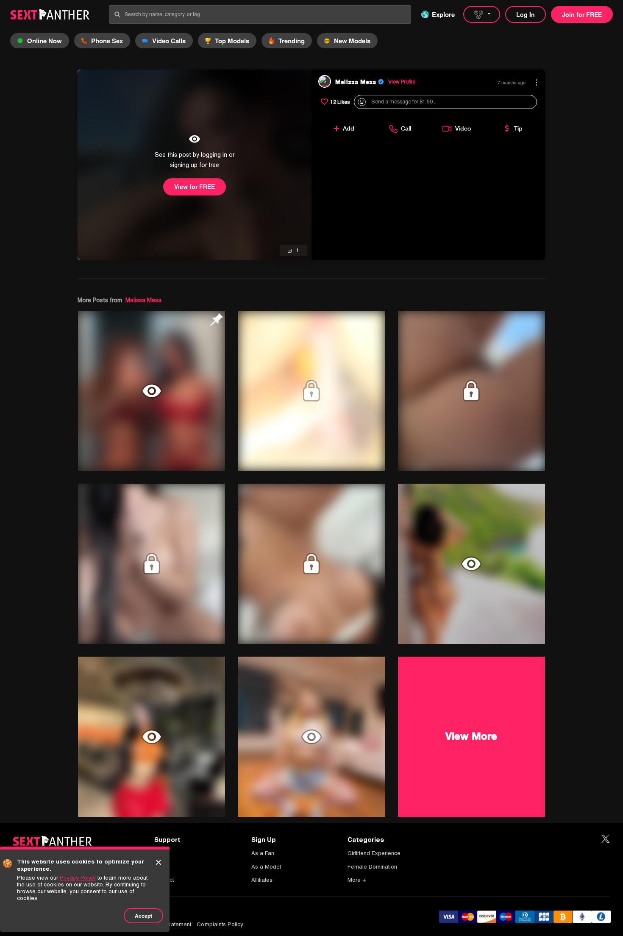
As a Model (266, 867)
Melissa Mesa (143, 300)
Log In (525, 14)
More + (357, 880)
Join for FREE (582, 14)
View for (194, 186)
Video (463, 128)
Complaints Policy (220, 924)
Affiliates (262, 880)
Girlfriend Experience (374, 853)
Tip (518, 128)
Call (406, 128)
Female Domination (372, 867)
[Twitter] (605, 839)
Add (348, 128)
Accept (143, 915)
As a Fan (262, 853)
